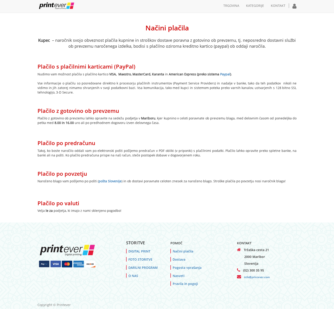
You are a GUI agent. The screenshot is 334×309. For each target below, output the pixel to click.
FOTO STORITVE (140, 259)
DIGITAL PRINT (139, 251)
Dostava (179, 259)
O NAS (133, 276)
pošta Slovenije (110, 181)
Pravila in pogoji (185, 284)
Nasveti (178, 276)
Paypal (225, 74)
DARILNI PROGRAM (143, 267)
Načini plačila (183, 251)
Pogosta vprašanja (187, 267)
